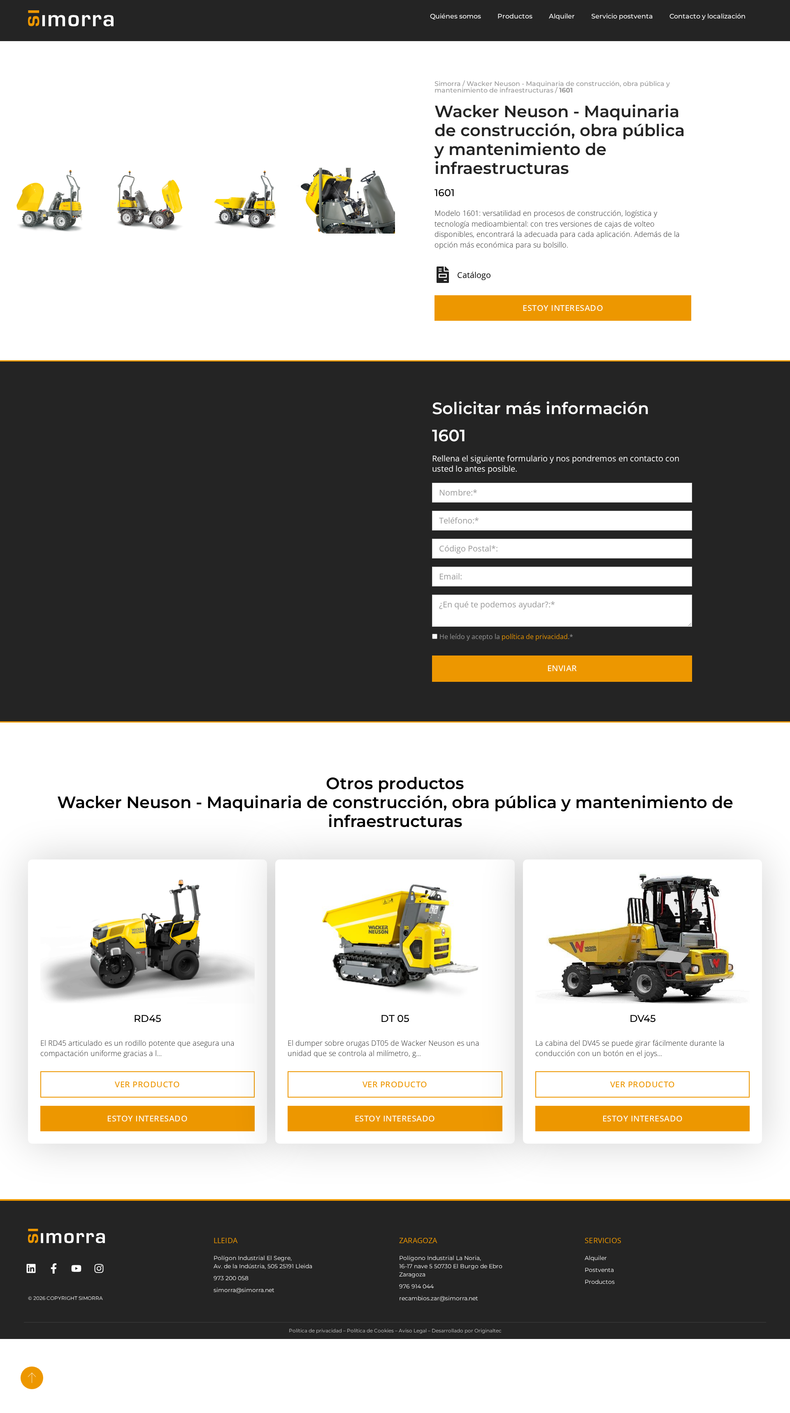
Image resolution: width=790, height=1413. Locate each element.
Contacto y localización (707, 16)
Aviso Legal (413, 1330)
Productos (514, 16)
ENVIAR (562, 668)
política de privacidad (534, 636)
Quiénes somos (455, 16)
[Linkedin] (31, 1268)
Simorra (447, 84)
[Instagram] (99, 1268)
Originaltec (488, 1330)
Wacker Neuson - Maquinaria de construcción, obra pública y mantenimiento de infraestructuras (552, 87)
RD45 (147, 1018)
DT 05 (395, 1018)
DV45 (643, 1018)
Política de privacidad (315, 1330)
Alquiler (562, 16)
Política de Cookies (370, 1330)
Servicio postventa (622, 16)
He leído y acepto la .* (506, 636)
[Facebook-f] (54, 1268)
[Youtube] (76, 1268)
